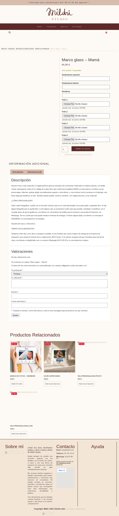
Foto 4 (65, 135)
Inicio (4, 49)
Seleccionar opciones (52, 384)
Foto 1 (65, 100)
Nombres (66, 91)
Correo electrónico (18, 301)
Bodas (39, 26)
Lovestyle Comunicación (75, 509)
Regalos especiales (25, 49)
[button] (97, 453)
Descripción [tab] (18, 172)
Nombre (15, 292)
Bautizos (64, 26)
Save (15, 344)
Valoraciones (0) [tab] (34, 172)
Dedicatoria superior (71, 75)
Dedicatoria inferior (70, 83)
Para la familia (42, 49)
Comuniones (51, 26)
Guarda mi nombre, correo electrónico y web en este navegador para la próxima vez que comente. (50, 310)
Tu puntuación (17, 270)
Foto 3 (65, 123)
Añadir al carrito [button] (16, 384)
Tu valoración (17, 278)
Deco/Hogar (77, 26)
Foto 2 (65, 112)
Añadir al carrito (83, 149)
